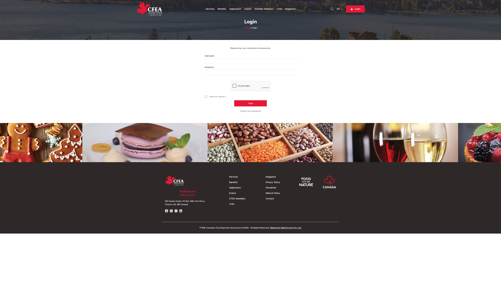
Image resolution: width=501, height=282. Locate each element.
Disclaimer (271, 187)
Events (247, 8)
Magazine (290, 8)
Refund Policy (273, 193)
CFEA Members (237, 198)
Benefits (222, 8)
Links (279, 8)
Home (247, 28)
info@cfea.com (187, 191)
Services (210, 8)
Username (209, 56)
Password (209, 67)
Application (235, 8)
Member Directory (264, 8)
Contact (270, 198)
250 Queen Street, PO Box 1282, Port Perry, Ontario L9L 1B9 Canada (185, 203)
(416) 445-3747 (187, 194)
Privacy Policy (273, 182)
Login (357, 8)
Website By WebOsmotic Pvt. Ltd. (286, 228)
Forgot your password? (250, 111)
